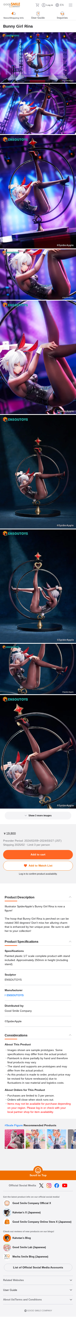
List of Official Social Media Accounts (38, 1267)
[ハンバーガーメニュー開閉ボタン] (70, 5)
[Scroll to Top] (38, 1170)
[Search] (31, 5)
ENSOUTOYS (15, 995)
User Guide (10, 1290)
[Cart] (37, 5)
